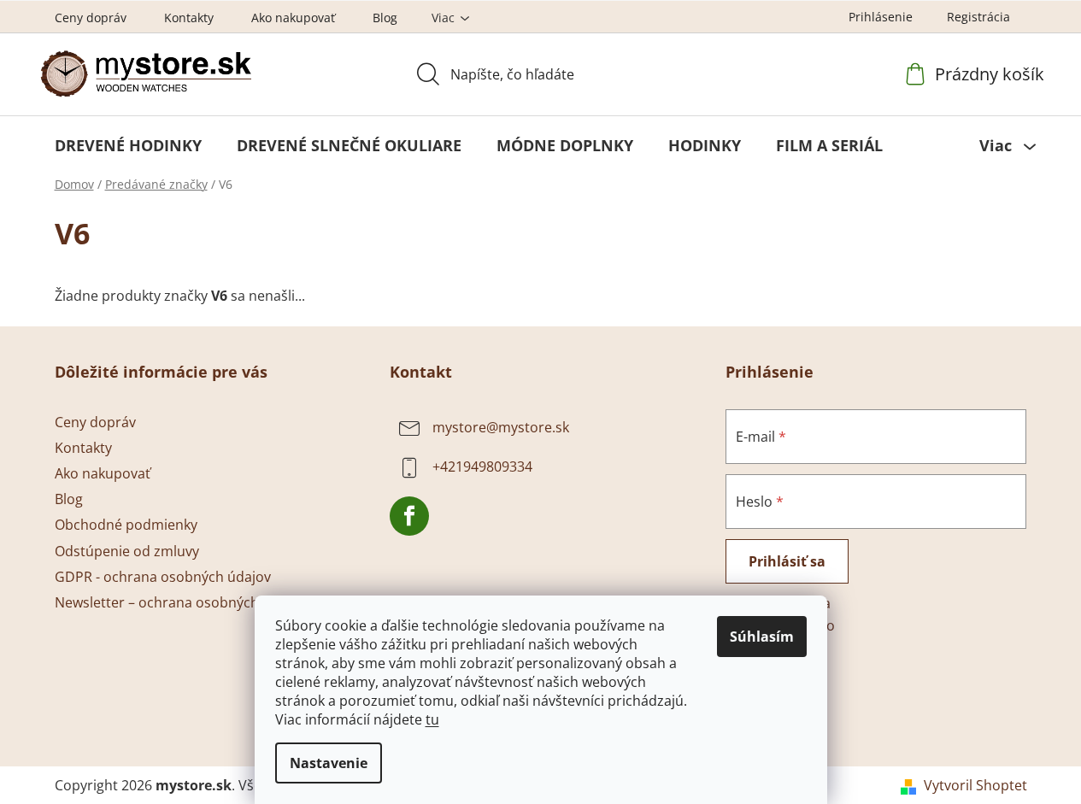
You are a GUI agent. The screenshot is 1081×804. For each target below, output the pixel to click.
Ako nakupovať (293, 17)
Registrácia (978, 17)
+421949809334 (482, 466)
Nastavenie (328, 763)
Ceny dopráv (90, 17)
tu (432, 719)
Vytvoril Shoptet (975, 785)
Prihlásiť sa (787, 561)
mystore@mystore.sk (500, 427)
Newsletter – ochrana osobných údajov (180, 602)
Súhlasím (762, 636)
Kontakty (189, 17)
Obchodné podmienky (126, 524)
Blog (385, 17)
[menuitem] (128, 145)
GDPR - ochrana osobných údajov (163, 576)
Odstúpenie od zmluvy (127, 551)
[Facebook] (409, 516)
